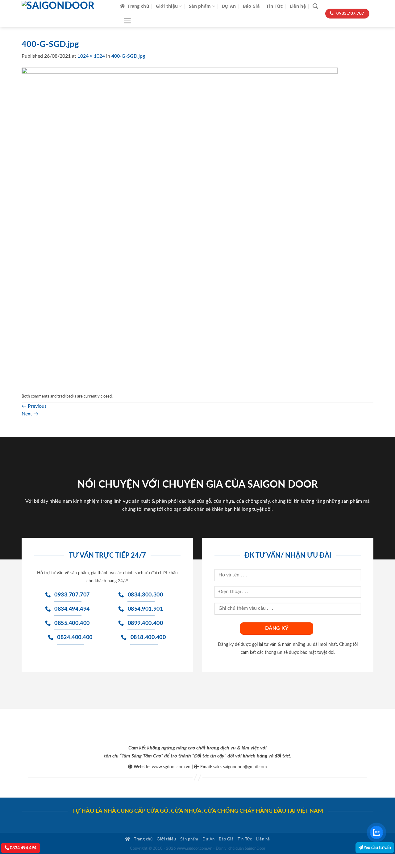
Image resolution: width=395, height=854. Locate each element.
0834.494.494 (22, 848)
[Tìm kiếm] (315, 6)
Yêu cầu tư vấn (377, 847)
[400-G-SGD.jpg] (180, 225)
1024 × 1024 (91, 56)
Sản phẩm (200, 6)
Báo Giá (251, 6)
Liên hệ (298, 6)
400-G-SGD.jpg (128, 56)
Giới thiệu (167, 6)
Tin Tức (274, 6)
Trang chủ (138, 6)
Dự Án (229, 6)
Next (30, 413)
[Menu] (127, 21)
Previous (34, 406)
